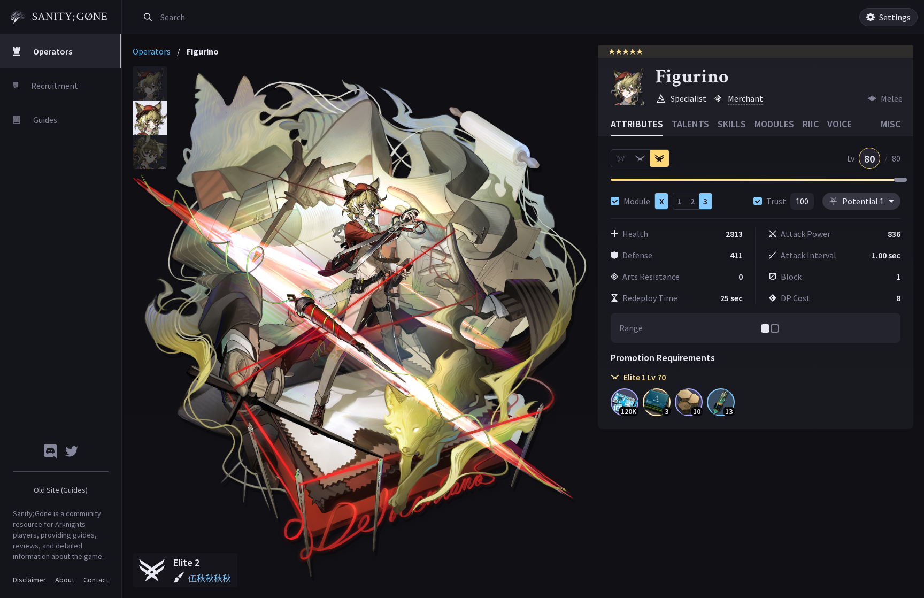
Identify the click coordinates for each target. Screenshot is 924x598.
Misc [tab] (890, 124)
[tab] (150, 83)
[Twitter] (71, 451)
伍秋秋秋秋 (209, 578)
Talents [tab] (690, 124)
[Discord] (50, 451)
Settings (895, 17)
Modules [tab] (774, 124)
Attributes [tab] (637, 124)
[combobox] (279, 17)
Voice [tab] (839, 124)
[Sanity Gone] (59, 17)
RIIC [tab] (811, 124)
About (64, 580)
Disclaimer (29, 580)
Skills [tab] (732, 124)
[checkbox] (615, 201)
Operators (152, 51)
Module (636, 201)
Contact (96, 580)
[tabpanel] (361, 326)
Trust (776, 201)
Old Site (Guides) (61, 490)
